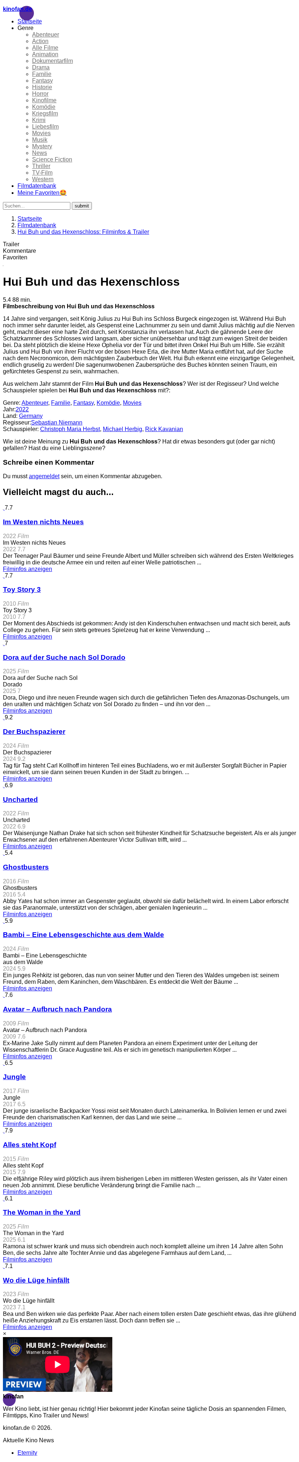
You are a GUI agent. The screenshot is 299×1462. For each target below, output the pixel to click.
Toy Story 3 (22, 589)
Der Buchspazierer (34, 731)
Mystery (42, 146)
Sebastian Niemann (56, 422)
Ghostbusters (26, 867)
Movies (41, 133)
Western (43, 179)
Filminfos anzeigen (27, 569)
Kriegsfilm (45, 113)
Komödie (43, 107)
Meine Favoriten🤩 (42, 193)
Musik (39, 140)
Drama (41, 67)
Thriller (41, 166)
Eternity (27, 1453)
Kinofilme (44, 100)
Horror (40, 94)
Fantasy (42, 80)
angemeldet (44, 476)
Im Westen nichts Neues (43, 522)
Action (40, 41)
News (39, 153)
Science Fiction (52, 159)
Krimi (39, 120)
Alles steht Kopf (29, 1145)
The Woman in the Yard (42, 1212)
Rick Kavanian (164, 429)
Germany (31, 416)
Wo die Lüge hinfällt (36, 1280)
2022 (22, 409)
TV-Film (42, 173)
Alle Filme (45, 48)
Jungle (14, 1077)
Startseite (30, 21)
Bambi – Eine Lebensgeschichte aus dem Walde (83, 935)
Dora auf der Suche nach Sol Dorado (64, 657)
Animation (45, 54)
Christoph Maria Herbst (70, 429)
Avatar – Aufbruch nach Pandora (57, 1009)
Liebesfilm (45, 126)
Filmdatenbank (37, 186)
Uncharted (20, 799)
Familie (41, 74)
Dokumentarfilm (52, 61)
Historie (42, 87)
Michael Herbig (122, 429)
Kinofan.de (17, 9)
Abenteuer (45, 34)
